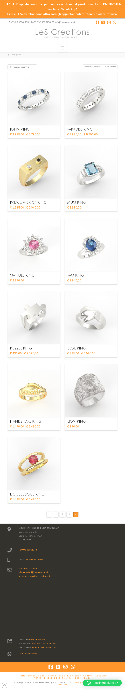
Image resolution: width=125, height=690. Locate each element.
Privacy (66, 678)
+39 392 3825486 (33, 559)
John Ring (19, 129)
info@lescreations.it (65, 22)
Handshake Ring (25, 421)
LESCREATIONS (37, 639)
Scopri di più (35, 119)
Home (22, 676)
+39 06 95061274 (28, 549)
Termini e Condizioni (47, 678)
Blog (62, 676)
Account (101, 676)
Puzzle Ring (21, 348)
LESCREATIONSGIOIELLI (44, 647)
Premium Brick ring (28, 202)
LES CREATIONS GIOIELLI (44, 643)
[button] (62, 48)
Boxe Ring (76, 348)
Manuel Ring (22, 275)
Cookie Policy (81, 678)
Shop (78, 676)
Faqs (70, 676)
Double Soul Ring (27, 494)
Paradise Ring (79, 129)
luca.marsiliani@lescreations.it (34, 576)
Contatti (88, 676)
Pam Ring (75, 275)
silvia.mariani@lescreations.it (34, 572)
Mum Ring (76, 202)
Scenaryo (62, 685)
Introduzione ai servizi (42, 676)
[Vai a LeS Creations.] (8, 55)
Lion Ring (76, 421)
